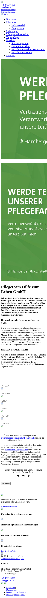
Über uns (11, 22)
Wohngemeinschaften (17, 34)
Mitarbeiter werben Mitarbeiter (28, 49)
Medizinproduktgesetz (15, 595)
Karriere (10, 40)
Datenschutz (11, 590)
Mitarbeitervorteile (21, 52)
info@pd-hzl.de (7, 7)
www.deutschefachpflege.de (12, 558)
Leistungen (12, 31)
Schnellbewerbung (8, 9)
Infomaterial (18, 25)
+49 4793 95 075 (8, 5)
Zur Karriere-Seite (8, 551)
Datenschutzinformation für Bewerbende (18, 438)
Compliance (17, 28)
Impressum (10, 587)
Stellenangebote (19, 43)
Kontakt (10, 55)
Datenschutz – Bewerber (16, 592)
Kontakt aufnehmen (9, 506)
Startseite (11, 19)
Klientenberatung (8, 12)
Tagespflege (12, 37)
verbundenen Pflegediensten (16, 450)
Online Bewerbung (21, 46)
